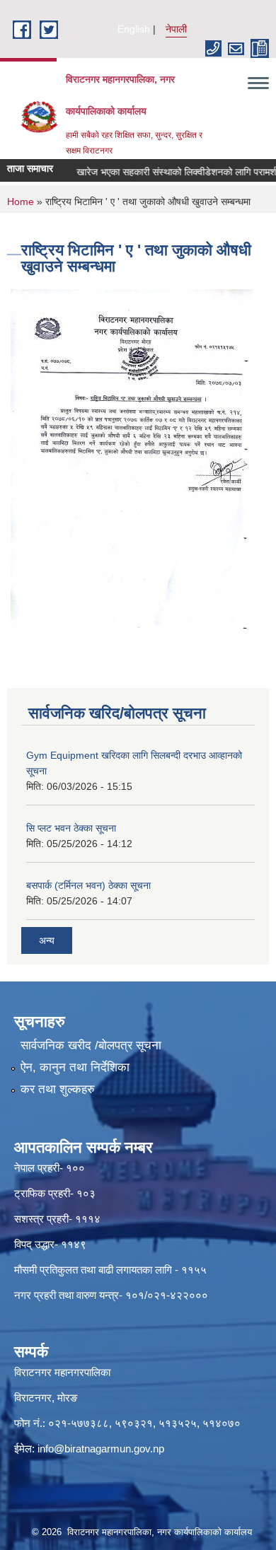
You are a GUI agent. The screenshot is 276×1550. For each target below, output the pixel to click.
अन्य (46, 940)
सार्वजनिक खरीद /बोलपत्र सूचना (91, 1045)
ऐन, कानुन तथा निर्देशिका (75, 1067)
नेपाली (176, 29)
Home (20, 201)
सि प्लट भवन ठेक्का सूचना (71, 828)
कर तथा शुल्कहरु (58, 1089)
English (133, 29)
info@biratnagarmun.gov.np (101, 1449)
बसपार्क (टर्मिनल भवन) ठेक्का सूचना (88, 885)
